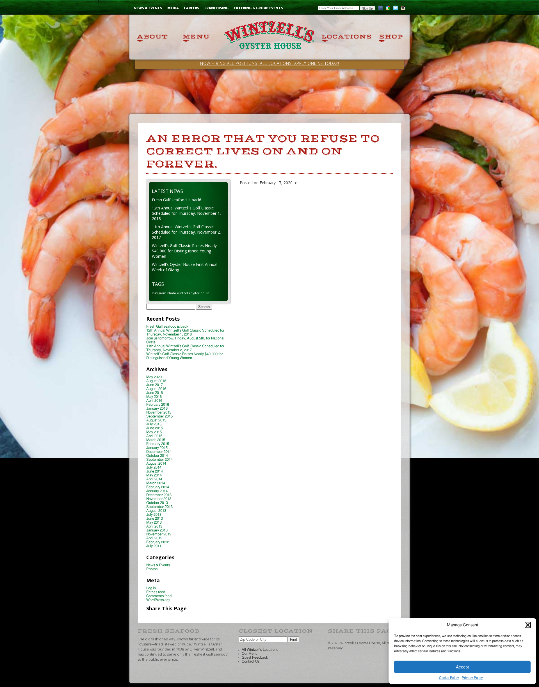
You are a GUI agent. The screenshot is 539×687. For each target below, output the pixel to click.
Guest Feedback (255, 657)
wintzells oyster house (193, 293)
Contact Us (250, 661)
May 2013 (154, 522)
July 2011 (153, 546)
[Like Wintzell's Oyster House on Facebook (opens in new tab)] (380, 9)
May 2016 (154, 397)
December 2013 (159, 495)
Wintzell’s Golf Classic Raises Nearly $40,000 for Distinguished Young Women (184, 356)
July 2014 (153, 467)
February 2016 (157, 405)
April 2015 (154, 436)
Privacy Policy (472, 677)
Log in (151, 588)
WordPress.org (158, 600)
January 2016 (157, 408)
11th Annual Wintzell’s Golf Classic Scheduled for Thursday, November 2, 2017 (185, 348)
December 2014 (159, 452)
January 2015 (157, 448)
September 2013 (159, 507)
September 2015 (159, 416)
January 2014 (157, 491)
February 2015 (157, 444)
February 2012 (157, 542)
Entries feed (155, 592)
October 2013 (157, 503)
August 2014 (156, 463)
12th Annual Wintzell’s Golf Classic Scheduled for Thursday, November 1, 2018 (185, 332)
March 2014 (155, 483)
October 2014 (157, 456)
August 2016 (156, 389)
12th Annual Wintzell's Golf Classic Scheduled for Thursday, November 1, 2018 (186, 213)
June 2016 (154, 393)
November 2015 (158, 412)
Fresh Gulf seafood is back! (176, 199)
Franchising (216, 8)
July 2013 (153, 515)
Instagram (159, 293)
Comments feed (159, 596)
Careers (191, 8)
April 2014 (154, 479)
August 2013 (156, 511)
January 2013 (157, 530)
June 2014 (154, 471)
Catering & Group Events (258, 8)
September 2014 (159, 460)
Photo (171, 293)
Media (173, 8)
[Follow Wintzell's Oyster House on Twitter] (395, 9)
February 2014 (157, 487)
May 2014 (154, 475)
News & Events (148, 8)
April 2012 (154, 538)
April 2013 (154, 526)
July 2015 (153, 424)
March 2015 (155, 440)
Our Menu (249, 654)
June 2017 (154, 385)
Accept (462, 667)
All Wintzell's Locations (260, 650)
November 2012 (158, 534)
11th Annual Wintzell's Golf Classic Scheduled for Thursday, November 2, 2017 (186, 232)
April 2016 (154, 401)
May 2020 (154, 377)
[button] (528, 625)
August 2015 (156, 420)
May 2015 (154, 432)
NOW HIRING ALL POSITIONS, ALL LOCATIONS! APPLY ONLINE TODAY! (269, 63)
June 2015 (154, 428)
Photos (151, 569)
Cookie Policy (449, 677)
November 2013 (158, 499)
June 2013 (154, 519)
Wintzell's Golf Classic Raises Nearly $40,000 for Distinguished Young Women (184, 251)
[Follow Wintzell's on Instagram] (403, 9)
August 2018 (156, 381)
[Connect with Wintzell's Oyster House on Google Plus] (388, 9)
